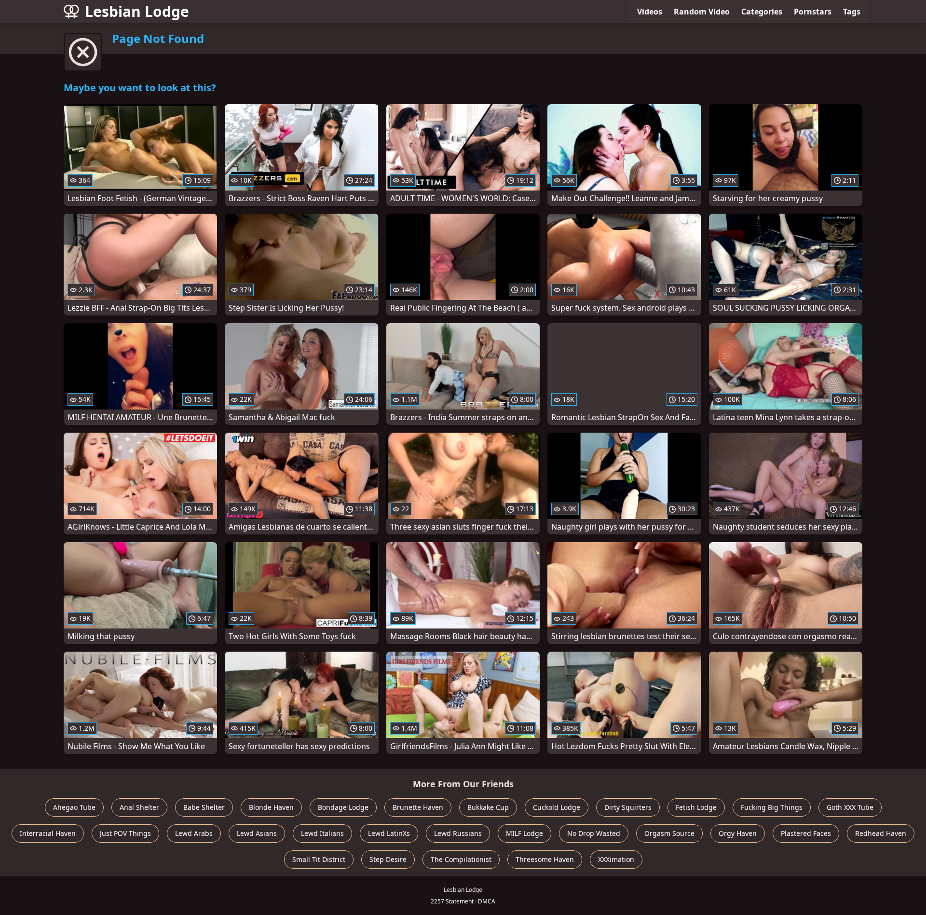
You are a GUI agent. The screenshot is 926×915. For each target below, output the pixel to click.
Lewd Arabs (194, 833)
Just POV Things (125, 833)
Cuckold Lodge (556, 807)
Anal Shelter (139, 807)
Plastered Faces (806, 833)
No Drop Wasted (593, 833)
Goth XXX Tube (850, 807)
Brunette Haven (418, 807)
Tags (851, 11)
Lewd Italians (322, 833)
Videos (649, 11)
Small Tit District (318, 859)
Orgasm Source (669, 833)
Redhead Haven (880, 833)
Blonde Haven (271, 807)
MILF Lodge (524, 833)
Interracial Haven (48, 833)
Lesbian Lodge (137, 11)
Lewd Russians (458, 833)
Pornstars (812, 11)
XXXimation (616, 859)
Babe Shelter (204, 807)
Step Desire (388, 859)
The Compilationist (461, 859)
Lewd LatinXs (389, 833)
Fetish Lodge (696, 807)
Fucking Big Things (772, 807)
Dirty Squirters (628, 807)
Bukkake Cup (488, 807)
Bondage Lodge (343, 807)
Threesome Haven (545, 859)
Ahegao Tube (74, 807)
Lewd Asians (257, 833)
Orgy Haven (738, 833)
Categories (761, 11)
